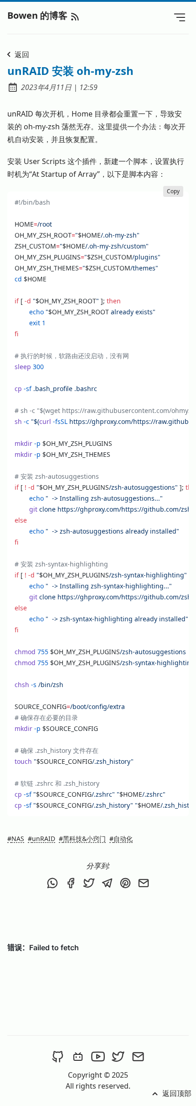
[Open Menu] (179, 16)
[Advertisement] (98, 916)
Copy (173, 191)
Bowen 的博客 (38, 15)
